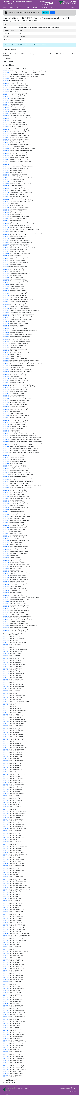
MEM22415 (6, 303)
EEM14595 (6, 868)
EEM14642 (6, 931)
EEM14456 (6, 944)
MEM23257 (6, 549)
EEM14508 (6, 813)
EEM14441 (6, 1010)
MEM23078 (6, 386)
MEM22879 (6, 102)
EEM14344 (6, 762)
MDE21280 (6, 323)
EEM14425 (6, 880)
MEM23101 (6, 153)
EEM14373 (6, 692)
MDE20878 (6, 159)
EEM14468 (6, 977)
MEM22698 (6, 314)
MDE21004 (6, 277)
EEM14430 (6, 953)
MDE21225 (6, 398)
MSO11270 (6, 339)
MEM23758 (6, 421)
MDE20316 (6, 603)
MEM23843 (6, 135)
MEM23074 (6, 179)
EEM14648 (6, 979)
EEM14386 (6, 973)
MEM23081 (6, 268)
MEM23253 (6, 310)
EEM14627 (6, 926)
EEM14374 (6, 675)
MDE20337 (6, 507)
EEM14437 (6, 972)
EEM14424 (6, 996)
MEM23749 (6, 83)
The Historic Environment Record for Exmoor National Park (17, 3)
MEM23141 (6, 301)
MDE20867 (6, 601)
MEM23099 (6, 561)
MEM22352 (6, 165)
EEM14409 (6, 802)
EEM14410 (6, 789)
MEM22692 (6, 82)
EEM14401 (6, 795)
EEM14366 (6, 712)
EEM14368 (6, 732)
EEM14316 (6, 642)
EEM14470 (6, 1056)
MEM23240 (6, 509)
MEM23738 (6, 566)
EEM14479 (6, 883)
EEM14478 (6, 929)
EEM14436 (6, 1008)
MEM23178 (6, 187)
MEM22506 (6, 435)
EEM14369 (6, 714)
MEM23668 (6, 422)
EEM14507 (6, 957)
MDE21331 (6, 144)
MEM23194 (6, 122)
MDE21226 (6, 472)
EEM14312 (6, 786)
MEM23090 (6, 369)
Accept (52, 12)
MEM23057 (6, 76)
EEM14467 (6, 896)
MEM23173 (6, 334)
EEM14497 (6, 859)
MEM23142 (6, 212)
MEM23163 (6, 586)
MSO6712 (6, 531)
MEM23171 (6, 131)
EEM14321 (6, 703)
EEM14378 (6, 690)
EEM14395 (6, 1021)
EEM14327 (6, 719)
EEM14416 (6, 863)
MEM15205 (6, 177)
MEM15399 (6, 384)
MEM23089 (6, 319)
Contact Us (20, 1087)
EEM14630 (6, 913)
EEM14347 (6, 769)
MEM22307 (6, 363)
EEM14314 (6, 782)
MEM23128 (6, 402)
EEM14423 (6, 949)
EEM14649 (6, 955)
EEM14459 (6, 822)
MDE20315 (6, 74)
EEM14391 (6, 821)
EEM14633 (6, 1038)
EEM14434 (6, 903)
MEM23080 (6, 174)
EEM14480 (6, 798)
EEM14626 (6, 832)
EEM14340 (6, 655)
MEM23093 (6, 537)
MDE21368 (6, 166)
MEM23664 (6, 551)
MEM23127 (6, 282)
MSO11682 (6, 452)
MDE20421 (6, 325)
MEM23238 (6, 247)
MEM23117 (6, 172)
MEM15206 (6, 419)
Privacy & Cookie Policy (26, 1094)
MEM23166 (6, 288)
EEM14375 (6, 647)
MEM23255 (6, 597)
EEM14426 (6, 837)
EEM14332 (6, 706)
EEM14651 (6, 986)
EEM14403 (6, 850)
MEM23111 (6, 376)
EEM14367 (6, 688)
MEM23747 (6, 511)
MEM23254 (6, 188)
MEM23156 (6, 354)
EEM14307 (6, 646)
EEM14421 (6, 811)
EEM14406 (6, 839)
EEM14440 (6, 846)
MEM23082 (6, 542)
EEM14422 (6, 1016)
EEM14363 (6, 640)
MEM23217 (6, 181)
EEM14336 (6, 763)
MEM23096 (6, 577)
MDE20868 (6, 463)
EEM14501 (6, 1029)
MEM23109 (6, 437)
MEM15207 (6, 599)
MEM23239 (6, 330)
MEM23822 (6, 625)
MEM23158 (6, 468)
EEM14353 (6, 697)
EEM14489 (6, 1027)
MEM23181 (6, 595)
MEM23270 (6, 222)
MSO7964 (6, 80)
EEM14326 (6, 747)
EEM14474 (6, 797)
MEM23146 (6, 478)
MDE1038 (6, 590)
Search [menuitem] (27, 7)
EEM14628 (6, 824)
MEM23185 (6, 258)
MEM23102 (6, 218)
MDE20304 (6, 295)
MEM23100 (6, 240)
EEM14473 (6, 918)
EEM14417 (6, 970)
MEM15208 (6, 553)
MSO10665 (6, 415)
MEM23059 (6, 612)
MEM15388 (6, 579)
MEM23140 (6, 148)
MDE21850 (6, 293)
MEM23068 (6, 71)
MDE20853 (6, 479)
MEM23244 (6, 338)
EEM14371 (6, 751)
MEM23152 (6, 214)
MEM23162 (6, 367)
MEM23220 (6, 555)
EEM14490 (6, 922)
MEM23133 (6, 406)
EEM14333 (6, 760)
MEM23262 (6, 564)
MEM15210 (6, 207)
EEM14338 (6, 738)
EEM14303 (6, 686)
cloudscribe (73, 1089)
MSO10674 (6, 404)
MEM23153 (6, 109)
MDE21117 (6, 343)
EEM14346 (6, 758)
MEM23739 (6, 526)
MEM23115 (6, 286)
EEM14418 (6, 874)
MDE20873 (6, 514)
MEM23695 (6, 209)
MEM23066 (6, 118)
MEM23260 (6, 139)
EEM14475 (6, 1047)
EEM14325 (6, 677)
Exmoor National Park (67, 2)
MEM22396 (6, 450)
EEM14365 (6, 780)
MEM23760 (6, 594)
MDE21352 (6, 233)
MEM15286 (6, 621)
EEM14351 (6, 668)
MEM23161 (6, 236)
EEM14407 (6, 915)
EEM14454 (6, 894)
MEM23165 (6, 356)
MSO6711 (5, 454)
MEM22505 (6, 448)
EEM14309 (6, 728)
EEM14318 (6, 695)
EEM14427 (6, 927)
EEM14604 (6, 990)
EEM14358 (6, 773)
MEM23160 (6, 146)
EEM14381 (6, 767)
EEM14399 (6, 865)
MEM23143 (6, 95)
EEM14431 (6, 1045)
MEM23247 (6, 312)
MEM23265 (6, 297)
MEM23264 (6, 115)
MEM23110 (6, 461)
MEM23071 (6, 176)
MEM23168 (6, 492)
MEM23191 (6, 430)
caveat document (42, 44)
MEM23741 (6, 568)
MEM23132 (6, 417)
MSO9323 (6, 87)
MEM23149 (6, 253)
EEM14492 (6, 994)
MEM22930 (6, 378)
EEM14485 (6, 885)
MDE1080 (6, 284)
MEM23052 (6, 491)
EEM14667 (6, 1014)
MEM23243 (6, 328)
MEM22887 (6, 106)
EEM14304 (6, 741)
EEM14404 (6, 1060)
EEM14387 (6, 791)
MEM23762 (6, 211)
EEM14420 (6, 810)
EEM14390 (6, 916)
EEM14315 (6, 716)
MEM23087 (6, 192)
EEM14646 (6, 1025)
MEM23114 (6, 395)
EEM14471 (6, 867)
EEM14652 (6, 870)
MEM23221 (6, 557)
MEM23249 (6, 467)
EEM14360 (6, 644)
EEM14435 (6, 1043)
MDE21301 (6, 111)
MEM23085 (6, 505)
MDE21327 (6, 244)
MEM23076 (6, 426)
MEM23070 (6, 183)
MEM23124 (6, 411)
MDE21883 (6, 583)
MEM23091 (6, 235)
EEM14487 (6, 938)
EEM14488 (6, 889)
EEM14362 (6, 778)
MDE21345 (6, 503)
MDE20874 (6, 544)
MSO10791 (6, 141)
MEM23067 (6, 96)
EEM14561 (6, 1031)
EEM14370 (6, 765)
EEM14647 (6, 826)
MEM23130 (6, 142)
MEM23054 (6, 98)
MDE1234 (6, 321)
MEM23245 (6, 249)
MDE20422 (6, 238)
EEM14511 (6, 878)
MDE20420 (6, 91)
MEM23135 (6, 196)
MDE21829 (6, 487)
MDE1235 (6, 360)
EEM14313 (6, 679)
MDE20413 (6, 161)
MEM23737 (6, 299)
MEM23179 (6, 459)
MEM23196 (6, 126)
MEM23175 (6, 496)
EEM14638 (6, 1064)
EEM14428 (6, 881)
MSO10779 (6, 614)
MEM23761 (6, 432)
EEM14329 (6, 749)
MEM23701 (6, 457)
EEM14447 (6, 857)
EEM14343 (6, 681)
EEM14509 (6, 911)
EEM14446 (6, 1007)
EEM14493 (6, 999)
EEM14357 (6, 666)
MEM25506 (6, 443)
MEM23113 (6, 518)
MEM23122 (6, 352)
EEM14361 (6, 660)
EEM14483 (6, 1018)
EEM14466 (6, 1042)
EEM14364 (6, 725)
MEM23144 (6, 78)
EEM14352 (6, 756)
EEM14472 (6, 961)
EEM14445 (6, 983)
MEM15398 (6, 627)
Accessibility (73, 1091)
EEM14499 (6, 815)
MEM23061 (6, 152)
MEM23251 (6, 623)
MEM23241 (6, 155)
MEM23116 (6, 255)
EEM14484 (6, 843)
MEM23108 (6, 374)
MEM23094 (6, 317)
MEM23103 (6, 588)
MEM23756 (6, 529)
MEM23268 (6, 201)
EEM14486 (6, 933)
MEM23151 (6, 409)
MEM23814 (6, 227)
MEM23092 (6, 231)
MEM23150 (6, 194)
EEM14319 (6, 736)
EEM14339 (6, 717)
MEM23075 (6, 220)
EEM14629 (6, 876)
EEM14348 (6, 708)
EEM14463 (6, 1032)
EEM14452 (6, 1040)
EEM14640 (6, 1073)
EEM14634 (6, 817)
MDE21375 (6, 157)
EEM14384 (6, 787)
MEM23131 (6, 520)
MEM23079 (6, 203)
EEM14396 (6, 975)
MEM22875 (6, 481)
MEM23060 (6, 170)
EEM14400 (6, 1012)
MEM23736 (6, 216)
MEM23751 (6, 190)
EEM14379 (6, 673)
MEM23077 (6, 470)
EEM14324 (6, 684)
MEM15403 (6, 428)
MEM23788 (6, 500)
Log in (72, 7)
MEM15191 (6, 444)
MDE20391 (6, 575)
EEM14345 (6, 743)
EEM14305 (6, 638)
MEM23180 (6, 133)
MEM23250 (6, 476)
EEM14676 (6, 892)
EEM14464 (6, 1077)
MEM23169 (6, 413)
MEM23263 (6, 380)
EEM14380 (6, 705)
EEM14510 (6, 905)
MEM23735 (6, 128)
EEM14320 (6, 734)
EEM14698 (6, 1069)
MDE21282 (6, 562)
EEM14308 (6, 659)
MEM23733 (6, 137)
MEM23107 (6, 605)
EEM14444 (6, 804)
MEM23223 (6, 260)
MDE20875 (6, 393)
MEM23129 (6, 456)
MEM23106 (6, 400)
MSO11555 (6, 365)
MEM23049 (6, 223)
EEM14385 (6, 1075)
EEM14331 (6, 752)
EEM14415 (6, 1003)
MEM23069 (6, 465)
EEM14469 (6, 1071)
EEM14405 (6, 909)
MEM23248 (6, 93)
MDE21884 (6, 540)
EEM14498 (6, 1054)
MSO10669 (6, 305)
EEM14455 (6, 852)
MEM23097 (6, 559)
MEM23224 (6, 592)
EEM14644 (6, 997)
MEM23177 (6, 104)
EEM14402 (6, 1062)
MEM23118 (6, 270)
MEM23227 (6, 185)
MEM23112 (6, 546)
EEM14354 (6, 754)
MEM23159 (6, 229)
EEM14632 (6, 1023)
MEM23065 (6, 382)
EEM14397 (6, 968)
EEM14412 (6, 907)
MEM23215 (6, 584)
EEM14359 (6, 671)
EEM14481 (6, 887)
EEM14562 (6, 981)
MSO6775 (6, 474)
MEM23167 (6, 581)
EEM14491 (6, 800)
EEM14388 (6, 1049)
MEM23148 (6, 341)
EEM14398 (6, 924)
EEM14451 (6, 1053)
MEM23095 (6, 533)
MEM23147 (6, 292)
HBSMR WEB (68, 1088)
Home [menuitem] (4, 7)
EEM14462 (6, 1066)
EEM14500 (6, 948)
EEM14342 (6, 649)
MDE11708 (6, 439)
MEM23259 (6, 607)
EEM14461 (6, 942)
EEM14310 (6, 657)
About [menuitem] (11, 7)
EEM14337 (6, 730)
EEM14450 (6, 830)
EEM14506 (6, 1034)
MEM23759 (6, 373)
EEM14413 (6, 940)
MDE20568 (6, 308)
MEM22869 (6, 619)
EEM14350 (6, 670)
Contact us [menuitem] (44, 7)
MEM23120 (6, 281)
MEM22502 (6, 573)
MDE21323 (6, 72)
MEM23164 (6, 397)
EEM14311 (6, 740)
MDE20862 (6, 349)
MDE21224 (6, 279)
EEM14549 (6, 898)
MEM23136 (6, 498)
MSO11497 (6, 124)
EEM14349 (6, 699)
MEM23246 (6, 535)
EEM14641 (6, 861)
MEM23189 (6, 345)
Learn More (45, 12)
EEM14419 (6, 845)
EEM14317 (6, 636)
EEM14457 (6, 984)
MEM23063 (6, 205)
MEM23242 (6, 246)
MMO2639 (6, 266)
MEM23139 (6, 608)
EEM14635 (6, 1019)
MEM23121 (6, 242)
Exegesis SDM (73, 1087)
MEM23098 (6, 225)
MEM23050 (6, 275)
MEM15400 (6, 306)
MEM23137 (6, 85)
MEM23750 (6, 629)
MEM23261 (6, 483)
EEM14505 (6, 1005)
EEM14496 (6, 920)
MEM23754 (6, 150)
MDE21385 (6, 198)
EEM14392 (6, 966)
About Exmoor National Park (24, 1088)
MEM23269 (6, 262)
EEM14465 (6, 854)
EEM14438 (6, 848)
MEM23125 (6, 371)
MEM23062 (6, 424)
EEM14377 (6, 693)
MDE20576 (6, 273)
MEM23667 (6, 570)
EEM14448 (6, 992)
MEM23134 (6, 351)
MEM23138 (6, 610)
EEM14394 (6, 835)
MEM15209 (6, 251)
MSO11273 (6, 618)
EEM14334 (6, 653)
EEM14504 (6, 833)
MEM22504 (6, 433)
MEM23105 (6, 100)
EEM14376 (6, 682)
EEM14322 (6, 701)
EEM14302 (6, 664)
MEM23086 (6, 538)
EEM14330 (6, 721)
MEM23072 (6, 513)
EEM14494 (6, 1067)
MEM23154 (6, 113)
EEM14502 (6, 808)
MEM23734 (6, 316)
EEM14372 (6, 723)
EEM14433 (6, 951)
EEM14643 (6, 841)
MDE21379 (6, 389)
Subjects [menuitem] (19, 7)
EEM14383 (6, 710)
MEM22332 (6, 516)
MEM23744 (6, 120)
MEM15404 (6, 489)
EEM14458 (6, 819)
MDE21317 (6, 336)
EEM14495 (6, 937)
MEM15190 (6, 89)
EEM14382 (6, 727)
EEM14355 (6, 776)
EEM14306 (6, 784)
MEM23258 (6, 107)
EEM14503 (6, 1058)
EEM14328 (6, 745)
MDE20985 (6, 527)
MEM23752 (6, 327)
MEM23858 (6, 524)
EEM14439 (6, 828)
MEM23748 (6, 391)
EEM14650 (6, 1051)
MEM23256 (6, 117)
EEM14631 (6, 1036)
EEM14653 (6, 806)
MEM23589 (6, 264)
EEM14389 (6, 902)
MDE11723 (6, 441)
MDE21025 (6, 446)
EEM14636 (6, 962)
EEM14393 (6, 988)
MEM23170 (6, 163)
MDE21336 (6, 408)
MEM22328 (6, 387)
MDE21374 (6, 200)
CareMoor (46, 3)
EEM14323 (6, 651)
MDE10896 (6, 332)
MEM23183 (6, 572)
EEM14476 (6, 856)
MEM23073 (6, 358)
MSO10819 (6, 485)
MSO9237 (6, 522)
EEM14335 (6, 662)
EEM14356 (6, 771)
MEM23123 (6, 548)
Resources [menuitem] (35, 7)
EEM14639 (6, 793)
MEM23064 (6, 616)
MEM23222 (6, 630)
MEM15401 (6, 494)
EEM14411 (6, 1001)
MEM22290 (6, 130)
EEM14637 (6, 959)
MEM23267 (6, 290)
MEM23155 (6, 502)
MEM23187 (6, 168)
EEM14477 (6, 946)
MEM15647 (6, 347)
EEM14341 (6, 775)
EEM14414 (6, 891)
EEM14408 (6, 872)
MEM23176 (6, 271)
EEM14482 (6, 935)
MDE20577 (6, 257)
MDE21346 (6, 362)
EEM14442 (6, 900)
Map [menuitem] (52, 7)
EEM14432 (6, 964)
